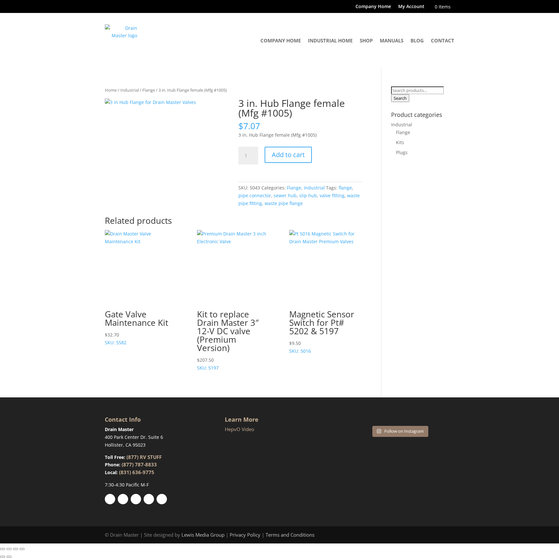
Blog (417, 40)
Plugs (402, 152)
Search (400, 98)
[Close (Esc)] (22, 549)
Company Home (373, 6)
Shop (366, 40)
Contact (442, 40)
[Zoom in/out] (2, 549)
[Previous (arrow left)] (2, 557)
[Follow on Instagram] (162, 499)
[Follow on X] (123, 499)
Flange (148, 90)
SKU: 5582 (136, 327)
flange (345, 188)
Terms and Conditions (290, 534)
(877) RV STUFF (144, 457)
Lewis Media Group (203, 534)
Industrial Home (330, 40)
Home (111, 90)
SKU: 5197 (227, 339)
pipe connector (254, 195)
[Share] (15, 549)
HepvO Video (239, 429)
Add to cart (288, 154)
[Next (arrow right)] (9, 557)
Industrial (129, 90)
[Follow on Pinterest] (136, 499)
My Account (411, 6)
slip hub (308, 195)
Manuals (391, 40)
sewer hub (285, 195)
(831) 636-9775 (136, 472)
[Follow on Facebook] (110, 499)
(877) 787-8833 (139, 464)
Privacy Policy (245, 534)
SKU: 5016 (321, 331)
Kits (400, 142)
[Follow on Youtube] (149, 499)
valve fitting (332, 195)
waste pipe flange (284, 203)
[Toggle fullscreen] (9, 549)
